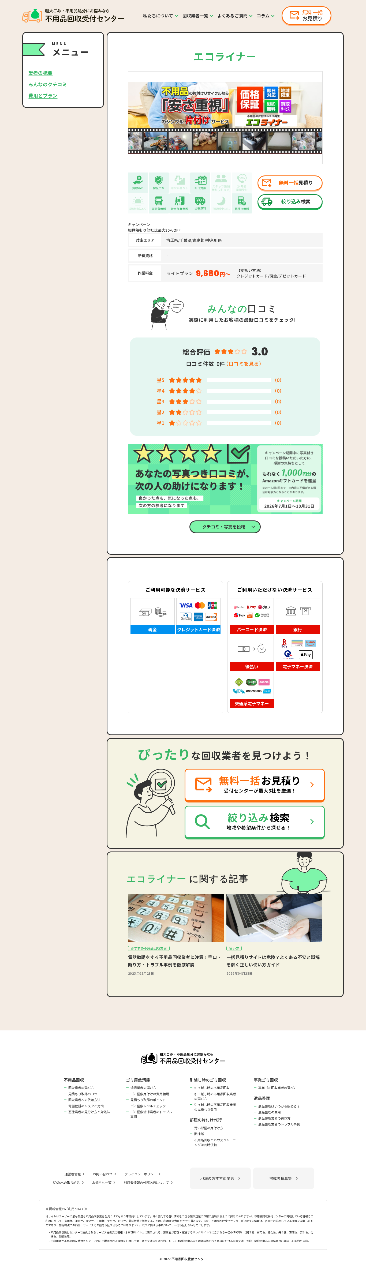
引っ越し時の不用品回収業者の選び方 (215, 1096)
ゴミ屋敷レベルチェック (148, 1106)
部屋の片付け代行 (206, 1120)
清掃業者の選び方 (143, 1087)
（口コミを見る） (243, 363)
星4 (160, 390)
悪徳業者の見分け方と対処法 (89, 1111)
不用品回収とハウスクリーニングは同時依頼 (215, 1142)
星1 (160, 422)
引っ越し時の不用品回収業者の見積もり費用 (215, 1107)
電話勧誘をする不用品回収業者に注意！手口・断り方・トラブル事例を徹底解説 (175, 961)
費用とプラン (42, 95)
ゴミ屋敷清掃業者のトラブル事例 (151, 1114)
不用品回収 (74, 1080)
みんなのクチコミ (47, 83)
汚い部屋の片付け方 (208, 1128)
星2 (160, 411)
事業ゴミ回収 (266, 1080)
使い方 (234, 948)
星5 (160, 379)
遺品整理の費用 (269, 1112)
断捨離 (199, 1133)
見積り (296, 182)
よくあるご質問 (232, 15)
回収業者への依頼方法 (84, 1099)
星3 (160, 401)
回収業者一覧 (195, 15)
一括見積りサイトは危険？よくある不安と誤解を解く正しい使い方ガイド (273, 961)
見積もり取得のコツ (82, 1093)
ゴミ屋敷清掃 (138, 1080)
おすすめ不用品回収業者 (149, 948)
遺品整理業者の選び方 (274, 1118)
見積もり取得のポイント (148, 1099)
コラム (263, 15)
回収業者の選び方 (81, 1087)
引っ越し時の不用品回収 (212, 1087)
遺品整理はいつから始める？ (279, 1106)
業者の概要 (40, 72)
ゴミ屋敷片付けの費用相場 (149, 1093)
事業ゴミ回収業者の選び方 (277, 1087)
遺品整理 (262, 1098)
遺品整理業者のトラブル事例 (279, 1124)
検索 (296, 201)
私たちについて (158, 15)
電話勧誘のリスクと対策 (86, 1106)
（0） (278, 379)
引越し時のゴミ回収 (208, 1080)
